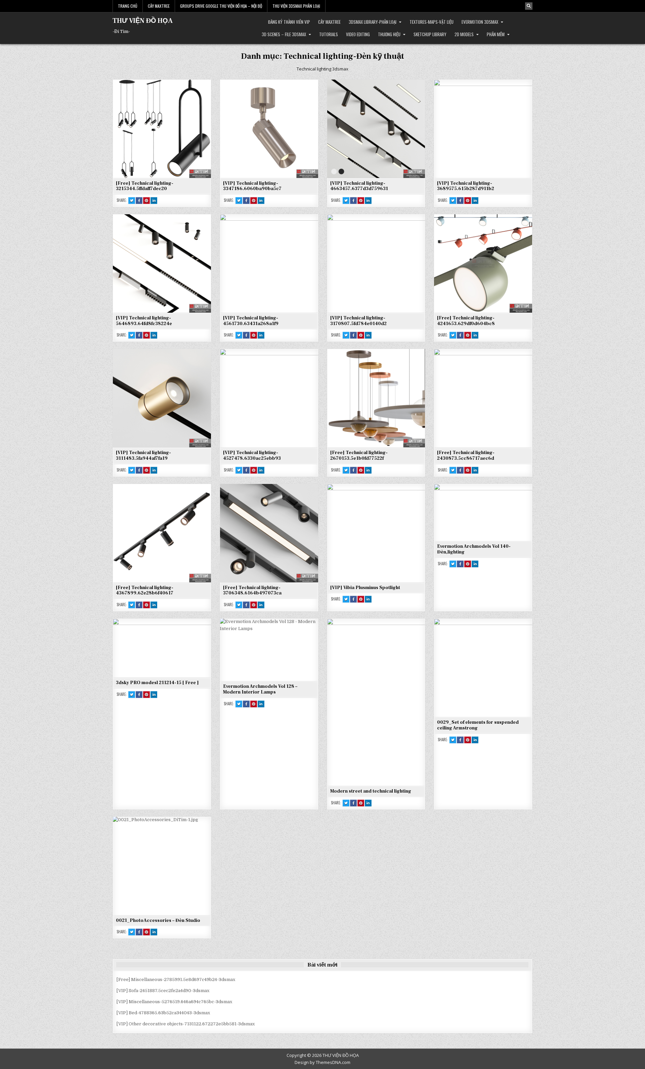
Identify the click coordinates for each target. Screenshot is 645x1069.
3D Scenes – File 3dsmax (284, 34)
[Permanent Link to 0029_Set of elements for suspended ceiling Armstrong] (483, 667)
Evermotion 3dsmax (480, 21)
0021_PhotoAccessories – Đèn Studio (158, 921)
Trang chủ (127, 6)
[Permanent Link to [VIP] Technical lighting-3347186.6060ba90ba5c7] (269, 128)
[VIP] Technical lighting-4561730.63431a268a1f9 (250, 321)
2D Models (464, 34)
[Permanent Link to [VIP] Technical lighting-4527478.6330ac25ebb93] (269, 398)
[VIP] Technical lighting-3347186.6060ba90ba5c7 (252, 186)
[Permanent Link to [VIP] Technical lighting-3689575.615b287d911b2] (483, 128)
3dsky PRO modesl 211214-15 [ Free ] (157, 683)
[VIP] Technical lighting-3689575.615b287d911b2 (465, 186)
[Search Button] (528, 6)
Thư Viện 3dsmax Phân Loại (296, 6)
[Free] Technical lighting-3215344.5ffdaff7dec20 (144, 186)
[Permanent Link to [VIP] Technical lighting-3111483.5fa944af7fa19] (162, 398)
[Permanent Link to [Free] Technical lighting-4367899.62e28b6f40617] (162, 533)
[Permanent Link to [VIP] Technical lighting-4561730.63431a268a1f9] (269, 263)
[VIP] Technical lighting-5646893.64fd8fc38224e (144, 321)
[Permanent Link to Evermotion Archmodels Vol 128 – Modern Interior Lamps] (269, 649)
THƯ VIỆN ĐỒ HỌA (143, 20)
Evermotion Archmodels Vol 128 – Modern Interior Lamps (260, 689)
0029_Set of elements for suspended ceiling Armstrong (478, 725)
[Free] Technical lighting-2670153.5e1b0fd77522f (359, 455)
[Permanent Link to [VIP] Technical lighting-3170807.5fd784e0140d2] (376, 263)
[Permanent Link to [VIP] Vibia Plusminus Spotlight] (376, 533)
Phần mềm (496, 34)
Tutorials (328, 34)
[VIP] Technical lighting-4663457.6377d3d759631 (359, 186)
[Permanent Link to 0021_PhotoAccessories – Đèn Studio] (162, 865)
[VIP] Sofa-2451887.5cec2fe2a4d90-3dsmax (163, 990)
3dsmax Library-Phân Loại (372, 21)
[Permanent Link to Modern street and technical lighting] (376, 702)
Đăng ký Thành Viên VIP (289, 21)
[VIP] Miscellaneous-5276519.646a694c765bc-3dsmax (174, 1001)
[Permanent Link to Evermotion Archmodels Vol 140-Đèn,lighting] (483, 512)
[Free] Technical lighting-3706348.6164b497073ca (252, 590)
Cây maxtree (329, 21)
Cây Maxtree (159, 6)
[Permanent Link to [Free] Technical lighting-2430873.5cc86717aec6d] (483, 398)
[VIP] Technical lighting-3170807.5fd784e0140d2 (358, 321)
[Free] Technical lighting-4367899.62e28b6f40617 (144, 590)
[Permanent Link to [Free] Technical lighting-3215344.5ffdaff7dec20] (162, 128)
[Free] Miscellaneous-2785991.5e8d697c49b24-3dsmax (176, 979)
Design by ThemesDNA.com (322, 1062)
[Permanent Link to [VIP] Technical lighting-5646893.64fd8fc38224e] (162, 263)
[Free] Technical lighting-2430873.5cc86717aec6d (465, 455)
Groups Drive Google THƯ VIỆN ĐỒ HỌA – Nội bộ (221, 6)
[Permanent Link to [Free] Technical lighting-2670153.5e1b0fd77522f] (376, 398)
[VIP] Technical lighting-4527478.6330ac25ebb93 (252, 455)
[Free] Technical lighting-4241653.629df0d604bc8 (466, 321)
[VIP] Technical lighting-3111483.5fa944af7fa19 (143, 455)
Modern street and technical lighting (370, 791)
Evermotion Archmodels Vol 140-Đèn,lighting (474, 549)
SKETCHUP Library (430, 34)
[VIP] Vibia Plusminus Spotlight (365, 588)
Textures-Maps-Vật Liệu (432, 21)
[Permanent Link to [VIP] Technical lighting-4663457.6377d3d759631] (376, 128)
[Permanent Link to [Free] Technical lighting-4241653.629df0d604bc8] (483, 263)
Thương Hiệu (389, 34)
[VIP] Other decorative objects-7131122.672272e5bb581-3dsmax (186, 1023)
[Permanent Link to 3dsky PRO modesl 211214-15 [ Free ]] (162, 647)
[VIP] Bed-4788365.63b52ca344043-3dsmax (163, 1012)
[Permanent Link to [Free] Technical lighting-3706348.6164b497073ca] (269, 533)
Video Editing (358, 34)
